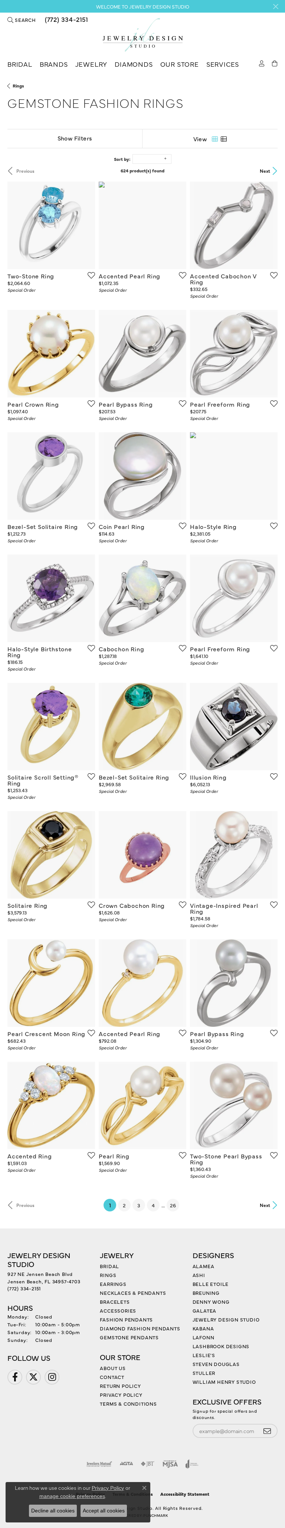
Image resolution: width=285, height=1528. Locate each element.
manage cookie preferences (72, 1496)
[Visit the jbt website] (148, 1463)
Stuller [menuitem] (204, 1372)
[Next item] (87, 225)
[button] (21, 19)
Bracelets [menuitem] (115, 1301)
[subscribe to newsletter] (267, 1431)
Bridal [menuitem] (109, 1266)
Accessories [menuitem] (118, 1310)
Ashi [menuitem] (199, 1274)
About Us (112, 1368)
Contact (112, 1376)
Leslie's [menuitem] (204, 1355)
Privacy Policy (121, 1394)
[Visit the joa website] (192, 1463)
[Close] (275, 6)
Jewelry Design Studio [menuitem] (226, 1319)
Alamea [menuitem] (203, 1266)
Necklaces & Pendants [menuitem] (133, 1292)
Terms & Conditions (128, 1403)
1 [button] (112, 1205)
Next (265, 171)
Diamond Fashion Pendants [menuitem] (140, 1328)
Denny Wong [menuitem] (211, 1301)
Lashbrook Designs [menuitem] (221, 1346)
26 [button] (173, 1205)
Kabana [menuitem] (203, 1328)
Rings (18, 86)
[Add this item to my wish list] (89, 275)
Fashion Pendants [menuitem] (126, 1319)
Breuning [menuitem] (206, 1292)
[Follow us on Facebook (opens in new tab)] (14, 1377)
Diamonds (134, 64)
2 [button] (124, 1205)
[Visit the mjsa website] (170, 1463)
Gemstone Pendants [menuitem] (129, 1337)
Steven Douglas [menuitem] (216, 1363)
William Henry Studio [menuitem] (224, 1381)
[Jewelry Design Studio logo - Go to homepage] (142, 35)
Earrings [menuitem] (113, 1283)
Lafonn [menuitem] (203, 1337)
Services (222, 64)
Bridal (19, 64)
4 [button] (153, 1205)
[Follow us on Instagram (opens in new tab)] (52, 1377)
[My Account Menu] (262, 63)
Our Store (179, 64)
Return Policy (120, 1385)
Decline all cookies (53, 1511)
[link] (65, 19)
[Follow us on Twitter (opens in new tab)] (33, 1377)
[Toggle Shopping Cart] (275, 63)
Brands (54, 64)
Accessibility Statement (184, 1494)
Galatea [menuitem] (205, 1310)
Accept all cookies (104, 1511)
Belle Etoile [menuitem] (211, 1283)
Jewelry (91, 64)
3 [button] (138, 1205)
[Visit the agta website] (126, 1463)
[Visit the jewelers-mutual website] (99, 1463)
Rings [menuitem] (108, 1274)
